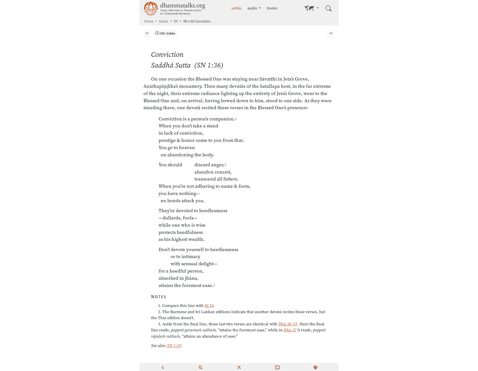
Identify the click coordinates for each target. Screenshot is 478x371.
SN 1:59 (174, 346)
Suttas (163, 21)
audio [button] (252, 8)
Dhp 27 (290, 330)
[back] (162, 367)
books (272, 8)
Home (148, 21)
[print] (315, 367)
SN (176, 21)
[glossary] (277, 367)
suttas (236, 8)
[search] (200, 367)
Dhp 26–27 (287, 324)
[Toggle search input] (329, 8)
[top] (239, 367)
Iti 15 (209, 305)
